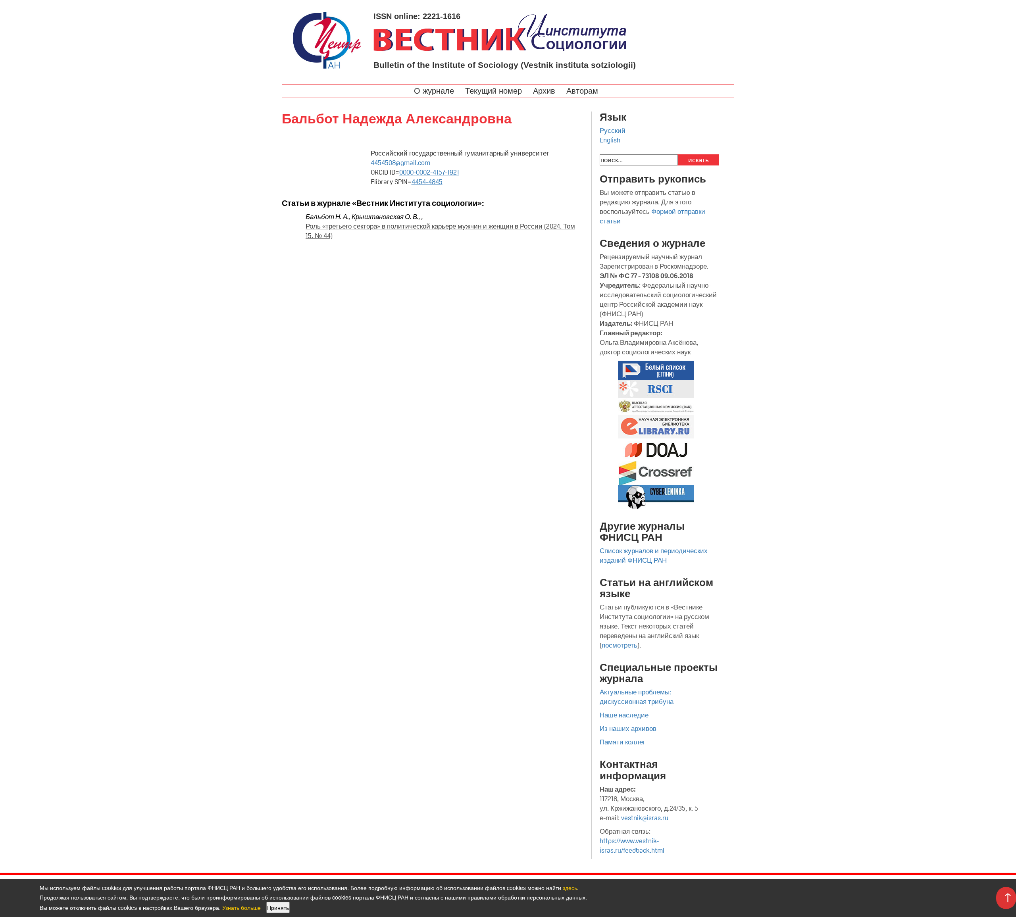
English (610, 140)
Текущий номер (494, 91)
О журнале (435, 91)
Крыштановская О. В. (385, 216)
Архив (545, 91)
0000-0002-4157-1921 (429, 172)
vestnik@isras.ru (644, 817)
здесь (570, 888)
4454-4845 (427, 181)
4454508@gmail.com (400, 162)
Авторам (583, 91)
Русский (612, 130)
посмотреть (619, 645)
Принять (278, 907)
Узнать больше (241, 907)
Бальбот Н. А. (327, 216)
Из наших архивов (628, 728)
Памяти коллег (622, 742)
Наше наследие (624, 715)
